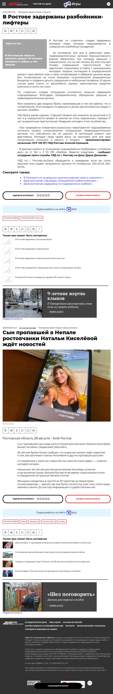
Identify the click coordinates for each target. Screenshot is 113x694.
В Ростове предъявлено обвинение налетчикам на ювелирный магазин (48, 268)
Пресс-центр (55, 622)
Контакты (70, 626)
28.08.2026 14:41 (10, 328)
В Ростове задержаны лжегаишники (32, 249)
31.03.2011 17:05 (9, 12)
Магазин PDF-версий (72, 622)
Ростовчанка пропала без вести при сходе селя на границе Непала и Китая (50, 552)
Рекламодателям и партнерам (91, 626)
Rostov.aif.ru (8, 423)
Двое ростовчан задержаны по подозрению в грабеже (57, 183)
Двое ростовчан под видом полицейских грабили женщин (60, 180)
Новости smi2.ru (12, 319)
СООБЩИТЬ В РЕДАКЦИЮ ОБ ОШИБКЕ (41, 629)
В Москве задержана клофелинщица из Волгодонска (40, 258)
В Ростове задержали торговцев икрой (33, 239)
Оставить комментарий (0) (88, 195)
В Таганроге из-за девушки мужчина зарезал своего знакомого (63, 177)
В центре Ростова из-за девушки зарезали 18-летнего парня (42, 277)
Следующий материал (58, 686)
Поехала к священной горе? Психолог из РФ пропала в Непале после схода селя (52, 562)
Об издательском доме (36, 622)
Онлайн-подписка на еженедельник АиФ (44, 626)
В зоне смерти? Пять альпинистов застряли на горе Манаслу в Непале (47, 571)
